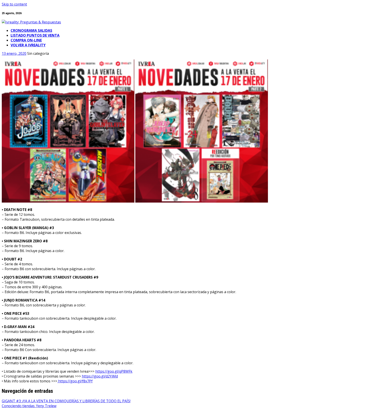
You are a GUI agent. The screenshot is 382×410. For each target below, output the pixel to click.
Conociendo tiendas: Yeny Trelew (29, 405)
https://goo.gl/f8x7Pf (75, 381)
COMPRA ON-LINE (26, 40)
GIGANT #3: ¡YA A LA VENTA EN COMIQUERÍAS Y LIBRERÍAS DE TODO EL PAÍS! (66, 401)
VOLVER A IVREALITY (28, 45)
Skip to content (14, 4)
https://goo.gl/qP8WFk (113, 371)
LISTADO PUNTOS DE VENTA (35, 35)
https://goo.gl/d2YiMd (100, 376)
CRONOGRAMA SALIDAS (31, 30)
